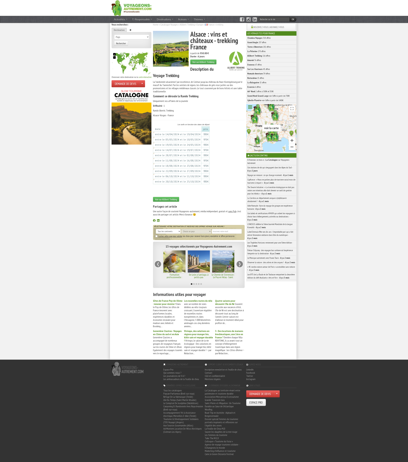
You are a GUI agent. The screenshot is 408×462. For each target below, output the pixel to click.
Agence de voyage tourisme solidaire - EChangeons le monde (222, 446)
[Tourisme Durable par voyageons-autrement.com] (131, 7)
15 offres (255, 78)
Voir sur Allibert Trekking (203, 62)
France (211, 24)
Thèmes (199, 19)
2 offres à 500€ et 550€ (260, 91)
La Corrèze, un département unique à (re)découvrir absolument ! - (267, 200)
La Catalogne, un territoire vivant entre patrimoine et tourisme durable (222, 392)
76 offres (254, 60)
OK (293, 19)
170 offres (256, 51)
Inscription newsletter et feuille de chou (223, 369)
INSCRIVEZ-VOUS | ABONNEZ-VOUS (269, 27)
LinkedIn (250, 369)
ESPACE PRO (256, 402)
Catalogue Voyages (169, 24)
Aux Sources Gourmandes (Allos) (178, 425)
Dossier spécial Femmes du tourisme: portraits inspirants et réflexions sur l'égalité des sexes (221, 422)
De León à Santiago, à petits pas (198, 276)
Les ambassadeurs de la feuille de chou (181, 379)
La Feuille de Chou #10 (215, 428)
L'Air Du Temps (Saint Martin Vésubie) (179, 400)
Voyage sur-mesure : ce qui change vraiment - (270, 175)
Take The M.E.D (212, 438)
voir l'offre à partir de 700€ (268, 95)
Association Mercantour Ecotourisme (222, 396)
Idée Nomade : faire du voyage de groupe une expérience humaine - (269, 207)
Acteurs (182, 19)
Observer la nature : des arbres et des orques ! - (271, 262)
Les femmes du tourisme (216, 435)
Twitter (249, 375)
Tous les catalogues (172, 390)
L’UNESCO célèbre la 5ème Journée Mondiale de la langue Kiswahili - (269, 226)
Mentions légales (213, 379)
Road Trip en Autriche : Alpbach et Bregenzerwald (220, 414)
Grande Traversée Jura (215, 400)
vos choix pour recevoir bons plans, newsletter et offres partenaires (196, 236)
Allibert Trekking (187, 24)
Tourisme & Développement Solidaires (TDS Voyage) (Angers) (181, 420)
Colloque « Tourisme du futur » (219, 441)
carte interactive (145, 77)
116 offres (258, 55)
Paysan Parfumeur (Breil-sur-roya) (178, 393)
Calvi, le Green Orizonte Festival (219, 454)
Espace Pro (168, 369)
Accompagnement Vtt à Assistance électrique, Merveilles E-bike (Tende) (179, 414)
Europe (200, 24)
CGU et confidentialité (215, 375)
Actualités (120, 19)
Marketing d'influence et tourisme (220, 450)
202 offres (259, 46)
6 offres (254, 86)
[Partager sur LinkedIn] (158, 220)
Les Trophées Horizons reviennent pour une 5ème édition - (270, 244)
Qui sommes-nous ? (172, 372)
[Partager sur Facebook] (154, 220)
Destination (119, 30)
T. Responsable (141, 19)
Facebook (250, 372)
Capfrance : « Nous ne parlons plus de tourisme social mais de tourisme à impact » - (271, 181)
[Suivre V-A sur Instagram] (248, 19)
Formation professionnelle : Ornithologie (174, 277)
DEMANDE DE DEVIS (125, 84)
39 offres (258, 73)
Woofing (208, 409)
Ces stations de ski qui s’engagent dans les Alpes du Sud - (270, 169)
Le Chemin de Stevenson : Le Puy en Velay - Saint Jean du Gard (223, 277)
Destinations (164, 19)
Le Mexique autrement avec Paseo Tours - (268, 257)
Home (155, 24)
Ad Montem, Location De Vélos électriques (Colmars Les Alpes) (182, 430)
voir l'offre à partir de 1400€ (265, 100)
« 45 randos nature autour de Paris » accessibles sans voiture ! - (271, 268)
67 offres (254, 64)
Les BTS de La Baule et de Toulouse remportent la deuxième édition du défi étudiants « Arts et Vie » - (271, 276)
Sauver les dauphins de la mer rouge (221, 431)
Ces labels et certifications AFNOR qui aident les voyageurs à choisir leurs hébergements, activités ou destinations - (271, 216)
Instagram (250, 379)
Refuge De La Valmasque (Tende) (178, 396)
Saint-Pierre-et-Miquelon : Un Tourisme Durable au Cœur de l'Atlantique (222, 405)
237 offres (256, 42)
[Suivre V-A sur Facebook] (242, 19)
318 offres (259, 37)
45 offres (258, 69)
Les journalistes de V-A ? (174, 375)
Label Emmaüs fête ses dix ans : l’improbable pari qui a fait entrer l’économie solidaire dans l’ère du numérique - (270, 235)
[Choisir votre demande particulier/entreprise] (142, 83)
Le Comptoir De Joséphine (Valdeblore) (180, 403)
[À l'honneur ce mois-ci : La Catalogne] (131, 116)
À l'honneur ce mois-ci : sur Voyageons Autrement (268, 161)
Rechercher (121, 43)
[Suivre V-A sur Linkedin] (255, 19)
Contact (208, 372)
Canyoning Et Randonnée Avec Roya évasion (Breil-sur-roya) (183, 408)
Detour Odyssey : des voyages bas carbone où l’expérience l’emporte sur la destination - (270, 252)
